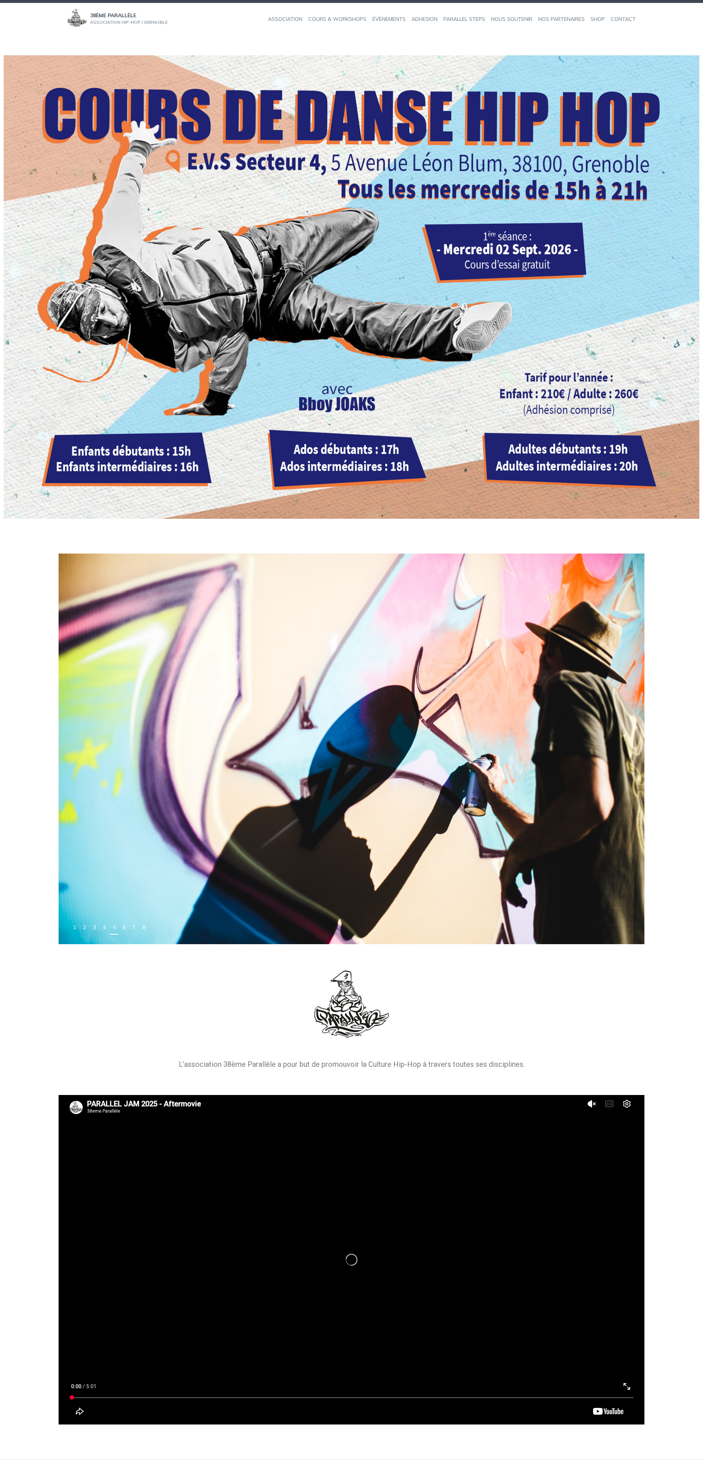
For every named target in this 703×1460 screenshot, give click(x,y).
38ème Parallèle (113, 15)
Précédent (613, 928)
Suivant (630, 928)
